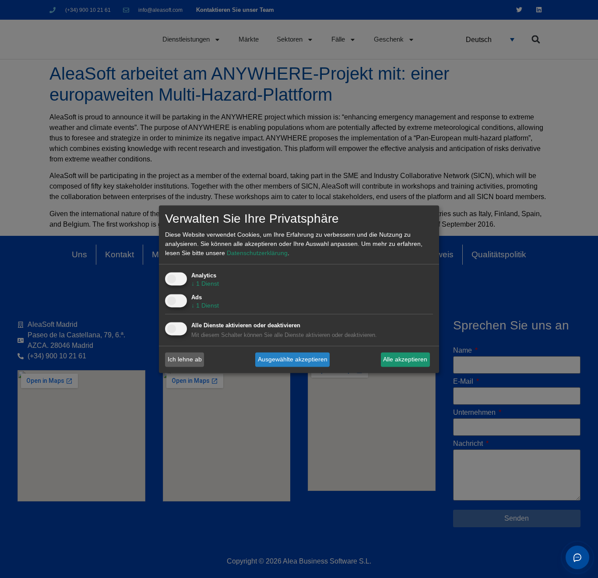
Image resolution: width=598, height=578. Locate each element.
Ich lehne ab (185, 359)
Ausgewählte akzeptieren (292, 359)
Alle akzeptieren (405, 359)
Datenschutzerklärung (257, 252)
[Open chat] (577, 557)
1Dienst (205, 283)
